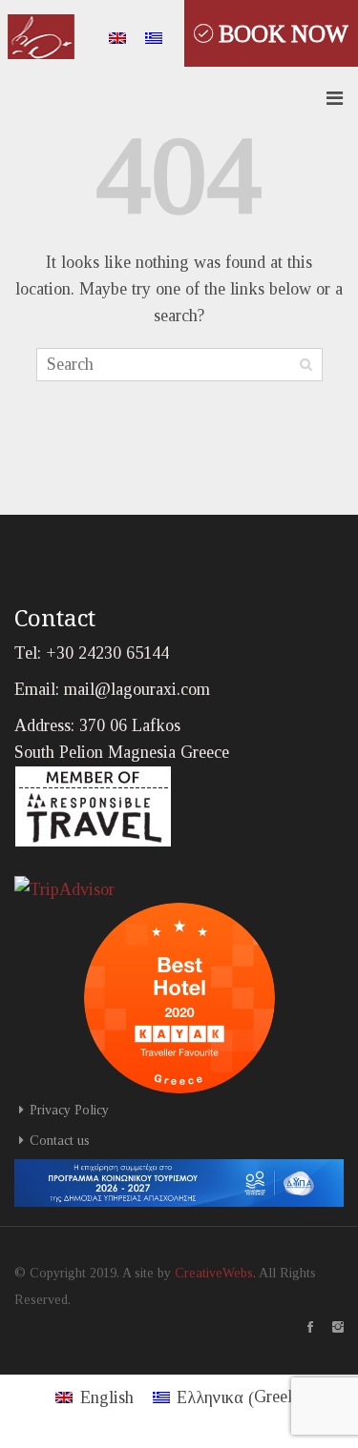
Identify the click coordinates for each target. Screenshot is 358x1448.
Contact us (60, 1140)
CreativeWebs (214, 1273)
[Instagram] (328, 1326)
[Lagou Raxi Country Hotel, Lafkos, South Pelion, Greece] (41, 33)
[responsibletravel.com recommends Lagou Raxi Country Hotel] (93, 805)
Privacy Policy (69, 1110)
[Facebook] (300, 1326)
